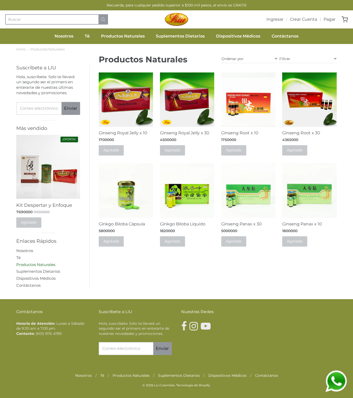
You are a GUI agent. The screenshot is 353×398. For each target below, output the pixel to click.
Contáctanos (285, 36)
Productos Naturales (123, 36)
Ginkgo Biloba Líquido (182, 224)
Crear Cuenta (303, 19)
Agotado (111, 150)
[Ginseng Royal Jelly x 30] (187, 99)
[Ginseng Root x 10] (248, 99)
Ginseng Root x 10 (239, 132)
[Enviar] (103, 19)
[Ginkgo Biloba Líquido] (187, 190)
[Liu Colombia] (176, 19)
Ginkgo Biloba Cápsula (122, 224)
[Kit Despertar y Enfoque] (48, 167)
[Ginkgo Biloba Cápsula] (126, 190)
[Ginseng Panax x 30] (248, 190)
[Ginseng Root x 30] (309, 99)
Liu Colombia (164, 385)
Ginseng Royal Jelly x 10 (123, 132)
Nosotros (64, 36)
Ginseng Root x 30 (301, 132)
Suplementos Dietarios (180, 36)
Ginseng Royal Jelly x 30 (184, 132)
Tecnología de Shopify (193, 385)
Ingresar (274, 19)
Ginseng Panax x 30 (241, 224)
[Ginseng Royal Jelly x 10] (126, 99)
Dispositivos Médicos (238, 36)
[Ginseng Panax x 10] (309, 190)
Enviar (70, 108)
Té (87, 36)
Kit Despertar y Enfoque (44, 205)
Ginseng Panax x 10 (302, 224)
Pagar (329, 19)
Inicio (21, 49)
